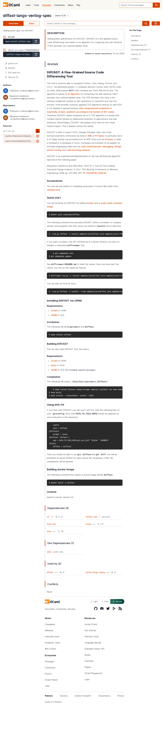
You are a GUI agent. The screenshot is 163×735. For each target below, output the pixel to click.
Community (59, 5)
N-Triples (99, 136)
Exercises (89, 661)
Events (48, 673)
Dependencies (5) (139, 45)
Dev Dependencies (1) (140, 50)
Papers (88, 667)
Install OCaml (91, 624)
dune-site (51, 524)
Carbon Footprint (83, 695)
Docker (90, 203)
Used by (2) (136, 54)
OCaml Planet (51, 680)
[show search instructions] (156, 23)
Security (64, 695)
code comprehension (91, 146)
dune (49, 531)
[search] (156, 5)
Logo (87, 679)
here (58, 190)
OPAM (54, 315)
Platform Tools (92, 636)
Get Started (90, 630)
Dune (53, 365)
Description (136, 36)
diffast (50, 572)
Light (95, 601)
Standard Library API (94, 648)
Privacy (120, 695)
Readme (11, 68)
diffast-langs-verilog (95, 572)
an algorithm (74, 94)
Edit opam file (14, 72)
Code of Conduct (53, 702)
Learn (28, 5)
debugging (108, 146)
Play (78, 5)
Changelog (50, 624)
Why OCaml (50, 648)
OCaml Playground (93, 673)
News (70, 5)
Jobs (47, 686)
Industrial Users (52, 636)
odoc (49, 552)
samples (51, 190)
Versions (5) (13, 77)
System (119, 601)
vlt (48, 517)
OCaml (54, 310)
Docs (31, 23)
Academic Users (52, 642)
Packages (46, 5)
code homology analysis (78, 150)
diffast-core (91, 517)
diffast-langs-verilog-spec (27, 15)
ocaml (88, 524)
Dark (106, 601)
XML (90, 136)
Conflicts (135, 59)
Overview (13, 23)
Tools (36, 5)
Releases (49, 630)
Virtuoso (109, 139)
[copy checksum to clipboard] (38, 136)
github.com (13, 63)
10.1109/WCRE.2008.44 (94, 173)
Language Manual (93, 642)
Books (88, 655)
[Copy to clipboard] (36, 41)
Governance (104, 695)
